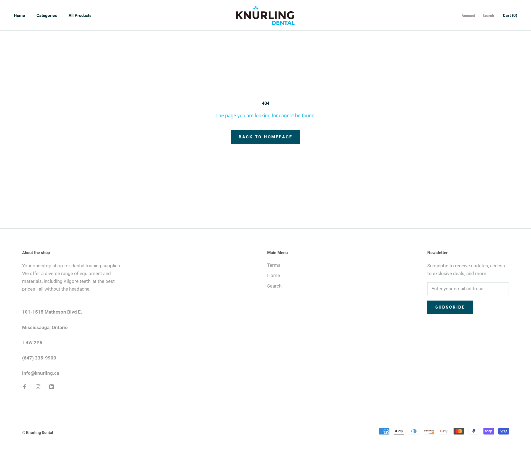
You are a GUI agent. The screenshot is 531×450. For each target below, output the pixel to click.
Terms (273, 265)
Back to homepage (265, 137)
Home (19, 15)
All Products (80, 15)
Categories (47, 15)
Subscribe (450, 307)
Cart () (510, 15)
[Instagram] (38, 386)
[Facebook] (24, 386)
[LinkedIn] (51, 386)
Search (488, 16)
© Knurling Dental (37, 432)
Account (468, 16)
